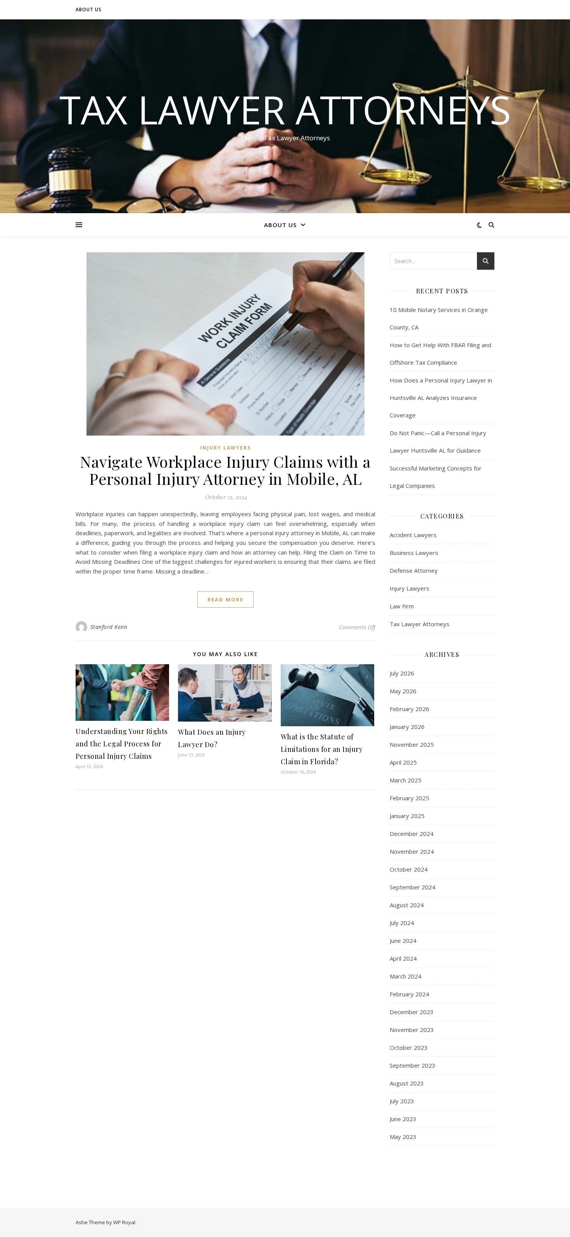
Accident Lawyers (413, 535)
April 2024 (403, 958)
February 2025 (409, 798)
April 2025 (403, 762)
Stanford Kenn (109, 627)
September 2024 (412, 887)
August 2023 (407, 1083)
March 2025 (405, 780)
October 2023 (409, 1047)
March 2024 (405, 976)
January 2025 (407, 816)
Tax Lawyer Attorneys (285, 109)
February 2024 (409, 994)
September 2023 (412, 1065)
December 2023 (412, 1012)
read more (225, 599)
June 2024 (403, 940)
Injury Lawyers (225, 447)
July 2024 (402, 923)
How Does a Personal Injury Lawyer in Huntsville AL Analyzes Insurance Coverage (441, 397)
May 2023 (403, 1137)
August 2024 (407, 905)
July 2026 (402, 673)
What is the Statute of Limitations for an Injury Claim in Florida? (322, 749)
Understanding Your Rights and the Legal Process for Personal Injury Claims (122, 744)
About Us (89, 9)
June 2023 (403, 1119)
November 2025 (412, 744)
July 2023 (402, 1101)
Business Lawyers (414, 552)
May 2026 (403, 691)
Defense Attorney (414, 570)
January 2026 (407, 726)
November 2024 (412, 851)
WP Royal (124, 1222)
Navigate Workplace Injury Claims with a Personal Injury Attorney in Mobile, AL (225, 470)
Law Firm (402, 606)
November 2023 (412, 1030)
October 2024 (409, 869)
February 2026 (409, 709)
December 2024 (412, 833)
